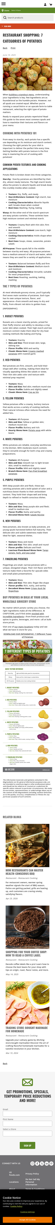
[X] (41, 1163)
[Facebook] (37, 1163)
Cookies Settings (27, 1212)
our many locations (23, 626)
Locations (14, 1182)
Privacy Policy (32, 1173)
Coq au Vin (33, 392)
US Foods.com (14, 1173)
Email (5, 1109)
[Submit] (5, 17)
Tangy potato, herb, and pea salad (28, 551)
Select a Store (9, 1129)
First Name (8, 1119)
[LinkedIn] (46, 1163)
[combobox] (27, 17)
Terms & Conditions (35, 1189)
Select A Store (16, 10)
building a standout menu (21, 94)
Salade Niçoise (37, 514)
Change (6, 10)
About (12, 1189)
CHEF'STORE (24, 3)
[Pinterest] (51, 1163)
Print (13, 48)
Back (5, 48)
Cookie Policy (16, 1206)
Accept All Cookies (27, 1219)
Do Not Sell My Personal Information (33, 1182)
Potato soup (34, 430)
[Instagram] (32, 1163)
